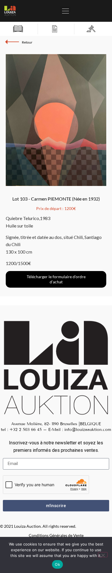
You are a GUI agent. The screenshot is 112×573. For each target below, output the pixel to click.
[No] (103, 554)
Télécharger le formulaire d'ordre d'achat (56, 279)
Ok (57, 564)
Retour (27, 42)
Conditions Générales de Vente (56, 535)
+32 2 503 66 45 (25, 429)
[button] (65, 9)
